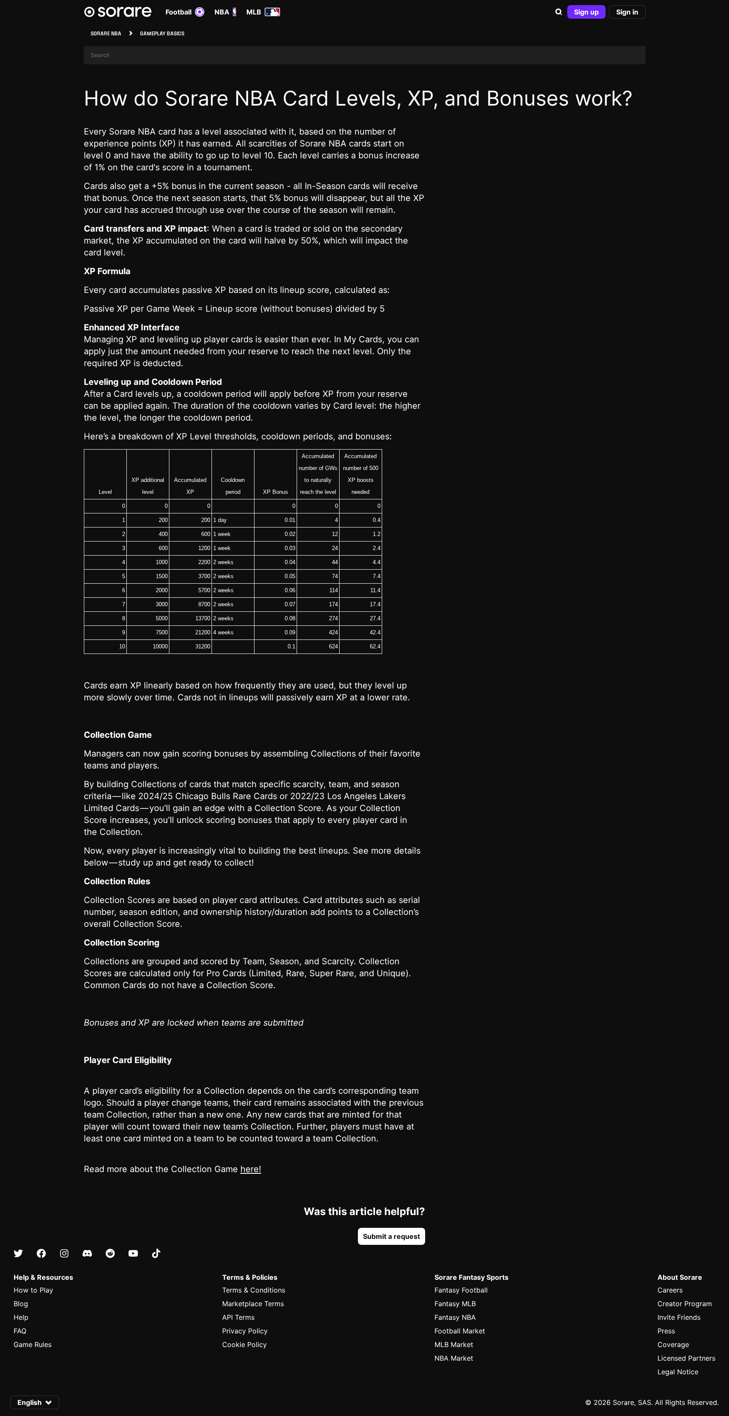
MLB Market (454, 1344)
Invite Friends (679, 1317)
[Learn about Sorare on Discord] (87, 1254)
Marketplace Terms (253, 1303)
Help (21, 1317)
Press (666, 1331)
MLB (253, 12)
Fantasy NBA (455, 1317)
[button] (558, 11)
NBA (221, 12)
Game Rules (32, 1344)
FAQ (20, 1331)
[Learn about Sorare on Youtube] (133, 1254)
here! (250, 1169)
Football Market (460, 1331)
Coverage (673, 1344)
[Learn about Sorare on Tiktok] (156, 1254)
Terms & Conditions (253, 1290)
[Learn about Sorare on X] (18, 1254)
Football (179, 12)
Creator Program (685, 1303)
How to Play (33, 1290)
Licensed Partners (686, 1358)
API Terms (238, 1317)
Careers (670, 1290)
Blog (21, 1303)
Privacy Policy (245, 1331)
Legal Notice (678, 1371)
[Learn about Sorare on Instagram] (64, 1254)
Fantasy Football (461, 1290)
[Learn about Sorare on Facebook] (41, 1254)
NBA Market (454, 1358)
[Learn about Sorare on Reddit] (110, 1254)
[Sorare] (118, 12)
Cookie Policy (244, 1344)
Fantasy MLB (455, 1303)
